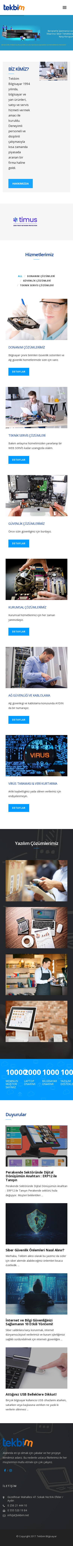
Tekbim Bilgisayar (47, 1536)
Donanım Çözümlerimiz (26, 347)
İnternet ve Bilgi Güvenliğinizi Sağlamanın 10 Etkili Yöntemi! (29, 1322)
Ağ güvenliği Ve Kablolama (29, 695)
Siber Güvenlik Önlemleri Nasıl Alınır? (35, 1250)
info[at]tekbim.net (18, 1515)
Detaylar (18, 371)
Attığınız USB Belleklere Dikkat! (31, 1394)
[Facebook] (5, 1470)
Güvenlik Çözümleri (37, 280)
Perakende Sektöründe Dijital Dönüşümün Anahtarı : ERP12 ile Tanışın (31, 1176)
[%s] (36, 1146)
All (20, 276)
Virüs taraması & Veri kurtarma (32, 784)
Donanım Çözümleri (41, 276)
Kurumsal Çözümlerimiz (27, 607)
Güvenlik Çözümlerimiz (26, 524)
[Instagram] (10, 1470)
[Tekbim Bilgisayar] (18, 7)
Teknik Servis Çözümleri (37, 285)
